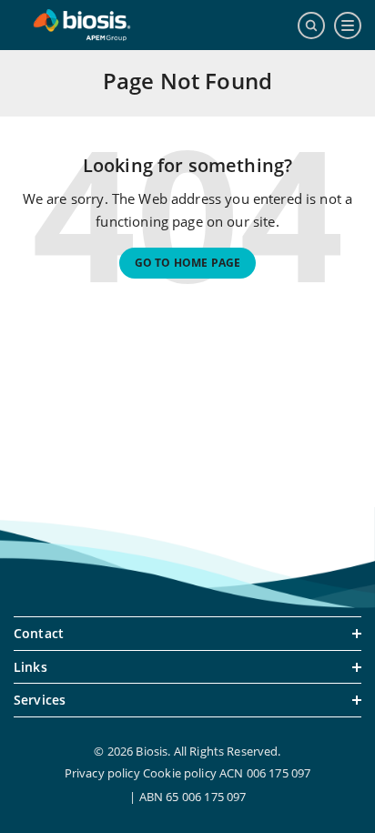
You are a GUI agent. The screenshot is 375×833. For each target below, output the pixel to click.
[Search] (311, 25)
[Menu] (347, 25)
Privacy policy (102, 773)
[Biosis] (82, 25)
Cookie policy (180, 773)
